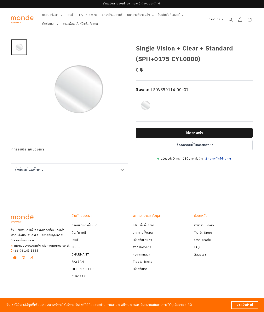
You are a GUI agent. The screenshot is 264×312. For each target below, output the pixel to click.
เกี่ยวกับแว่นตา (142, 240)
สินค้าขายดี (79, 232)
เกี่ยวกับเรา (140, 269)
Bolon (76, 247)
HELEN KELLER (83, 269)
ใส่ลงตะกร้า (194, 133)
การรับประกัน (202, 240)
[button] (52, 15)
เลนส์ (75, 240)
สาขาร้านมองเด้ (204, 225)
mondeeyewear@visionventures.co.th (42, 245)
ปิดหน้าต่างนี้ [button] (245, 305)
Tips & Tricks (142, 262)
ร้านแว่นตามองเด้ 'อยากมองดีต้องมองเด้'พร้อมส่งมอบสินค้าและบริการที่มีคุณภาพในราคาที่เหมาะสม (37, 235)
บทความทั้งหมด (143, 232)
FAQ (197, 247)
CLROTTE (79, 276)
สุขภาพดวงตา (142, 247)
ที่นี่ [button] (190, 305)
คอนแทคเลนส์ (142, 254)
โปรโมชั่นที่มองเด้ (143, 225)
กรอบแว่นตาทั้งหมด (84, 225)
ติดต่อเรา (200, 254)
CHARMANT (80, 254)
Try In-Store (203, 232)
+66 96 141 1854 (25, 250)
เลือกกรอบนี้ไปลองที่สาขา (194, 145)
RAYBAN (78, 262)
